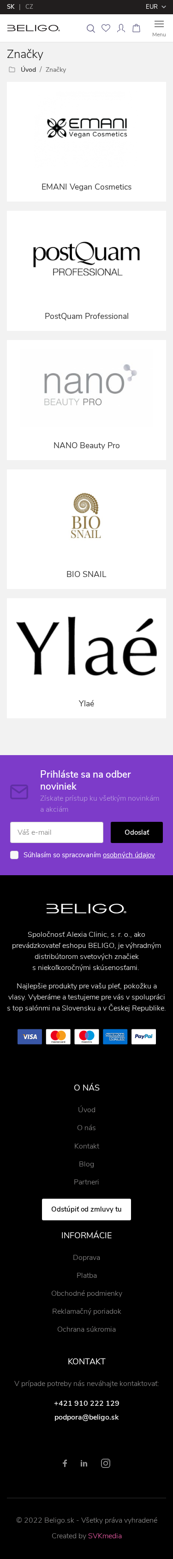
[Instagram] (105, 1463)
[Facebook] (65, 1463)
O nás (86, 1128)
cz (29, 7)
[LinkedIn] (84, 1463)
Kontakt (86, 1146)
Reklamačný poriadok (86, 1311)
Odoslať (137, 832)
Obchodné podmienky (86, 1293)
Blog (86, 1164)
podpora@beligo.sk (86, 1417)
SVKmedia (105, 1536)
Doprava (86, 1258)
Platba (87, 1275)
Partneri (86, 1182)
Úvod (28, 69)
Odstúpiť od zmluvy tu (86, 1209)
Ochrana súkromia (86, 1329)
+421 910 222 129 (86, 1403)
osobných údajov (129, 855)
